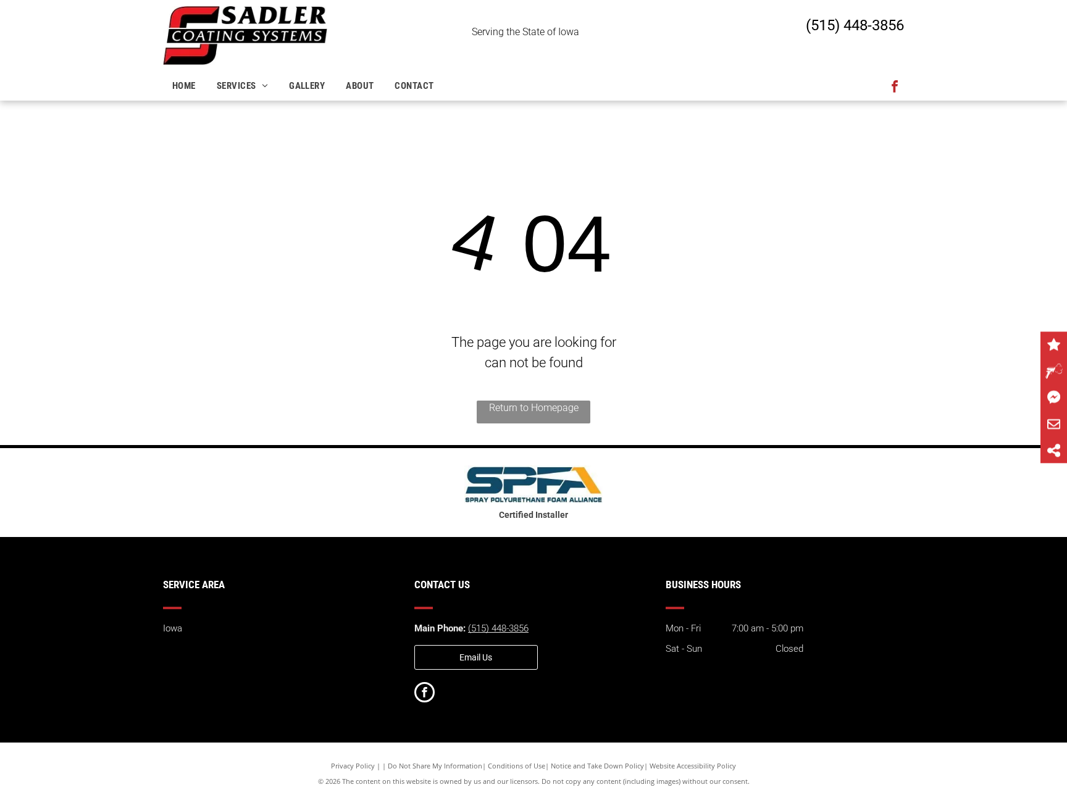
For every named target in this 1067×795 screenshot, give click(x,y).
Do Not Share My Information (435, 765)
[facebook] (894, 88)
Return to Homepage (534, 408)
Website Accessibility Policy (693, 765)
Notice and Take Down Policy (597, 765)
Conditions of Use (516, 765)
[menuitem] (185, 86)
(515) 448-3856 (855, 25)
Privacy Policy (353, 765)
